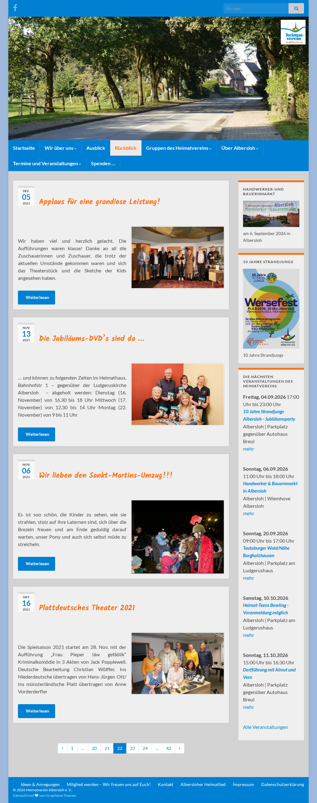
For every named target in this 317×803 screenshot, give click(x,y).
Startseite (24, 148)
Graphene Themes (61, 795)
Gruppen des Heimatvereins (177, 148)
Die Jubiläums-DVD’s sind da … (91, 339)
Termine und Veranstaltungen (46, 163)
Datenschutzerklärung (282, 784)
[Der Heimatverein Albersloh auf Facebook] (15, 6)
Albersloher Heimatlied (203, 784)
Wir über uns (59, 148)
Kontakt (165, 784)
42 (168, 748)
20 (94, 748)
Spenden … (103, 163)
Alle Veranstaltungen (265, 727)
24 (145, 748)
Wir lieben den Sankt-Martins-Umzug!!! (106, 476)
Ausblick (95, 148)
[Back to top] (303, 789)
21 (107, 748)
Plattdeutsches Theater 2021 (87, 608)
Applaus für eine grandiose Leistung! (99, 202)
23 (132, 748)
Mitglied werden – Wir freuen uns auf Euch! (109, 784)
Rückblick (126, 148)
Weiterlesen (37, 297)
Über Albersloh (238, 148)
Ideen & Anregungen (40, 784)
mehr (248, 449)
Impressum (243, 784)
